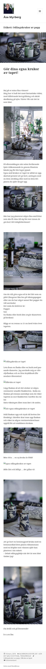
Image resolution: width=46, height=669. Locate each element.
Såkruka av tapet (26, 658)
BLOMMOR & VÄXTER (26, 654)
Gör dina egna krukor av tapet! (21, 71)
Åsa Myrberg (12, 17)
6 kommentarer (11, 660)
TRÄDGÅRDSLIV (25, 656)
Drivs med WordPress (11, 666)
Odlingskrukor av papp (12, 658)
